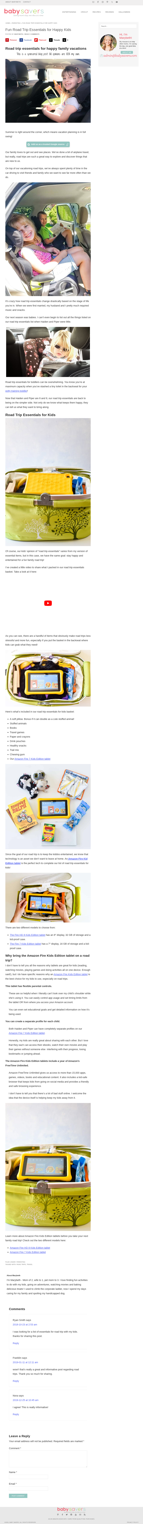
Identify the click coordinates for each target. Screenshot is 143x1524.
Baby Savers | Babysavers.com (24, 12)
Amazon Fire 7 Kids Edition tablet (32, 758)
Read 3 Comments (32, 34)
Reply (16, 1343)
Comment (15, 1448)
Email (13, 1483)
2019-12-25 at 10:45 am (25, 1400)
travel (30, 1264)
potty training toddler (16, 390)
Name (13, 1472)
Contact (27, 2)
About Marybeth (13, 2)
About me (126, 52)
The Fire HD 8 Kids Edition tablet (27, 935)
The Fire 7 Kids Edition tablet (25, 943)
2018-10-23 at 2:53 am (25, 1324)
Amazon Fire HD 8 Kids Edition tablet (30, 1247)
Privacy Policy (133, 1522)
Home (8, 23)
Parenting (16, 23)
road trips (21, 1264)
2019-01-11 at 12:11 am (25, 1362)
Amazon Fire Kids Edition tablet (71, 974)
